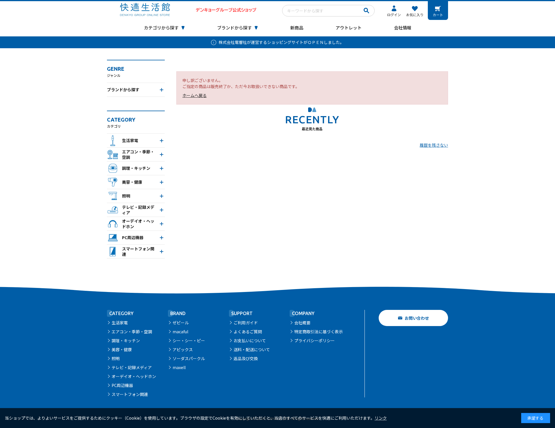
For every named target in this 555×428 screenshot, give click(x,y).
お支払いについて (250, 340)
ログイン (394, 14)
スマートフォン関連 (130, 394)
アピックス (183, 349)
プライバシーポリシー (314, 340)
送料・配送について (252, 349)
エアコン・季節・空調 (132, 331)
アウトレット (349, 28)
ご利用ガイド (246, 322)
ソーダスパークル (189, 358)
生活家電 (120, 322)
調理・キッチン (126, 340)
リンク (381, 418)
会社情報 (402, 28)
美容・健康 (122, 349)
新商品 (296, 28)
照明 (116, 358)
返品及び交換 (246, 358)
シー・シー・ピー (189, 340)
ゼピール (181, 322)
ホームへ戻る (194, 95)
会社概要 (302, 322)
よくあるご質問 (248, 331)
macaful (180, 331)
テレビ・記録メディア (132, 367)
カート (438, 14)
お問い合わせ (417, 318)
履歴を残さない (434, 145)
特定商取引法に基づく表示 (318, 331)
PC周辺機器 (122, 385)
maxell (179, 367)
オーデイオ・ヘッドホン (134, 376)
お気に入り (414, 14)
